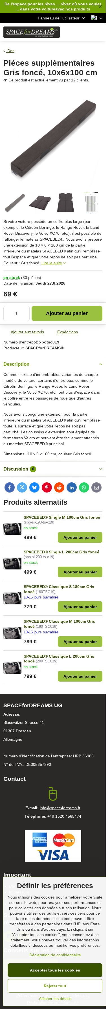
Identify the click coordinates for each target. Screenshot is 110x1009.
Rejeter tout (55, 986)
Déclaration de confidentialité (55, 955)
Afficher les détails (55, 998)
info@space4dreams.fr (60, 808)
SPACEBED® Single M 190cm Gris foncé (62, 517)
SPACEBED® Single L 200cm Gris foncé (61, 552)
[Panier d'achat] (85, 32)
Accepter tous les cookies (55, 970)
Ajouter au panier (67, 313)
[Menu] (99, 32)
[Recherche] (72, 32)
